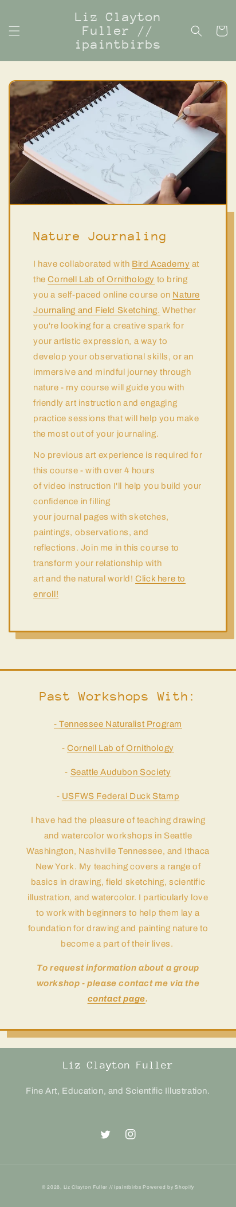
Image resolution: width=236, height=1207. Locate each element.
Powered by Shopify (168, 1187)
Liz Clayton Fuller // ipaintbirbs (102, 1187)
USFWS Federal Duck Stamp (120, 796)
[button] (14, 30)
